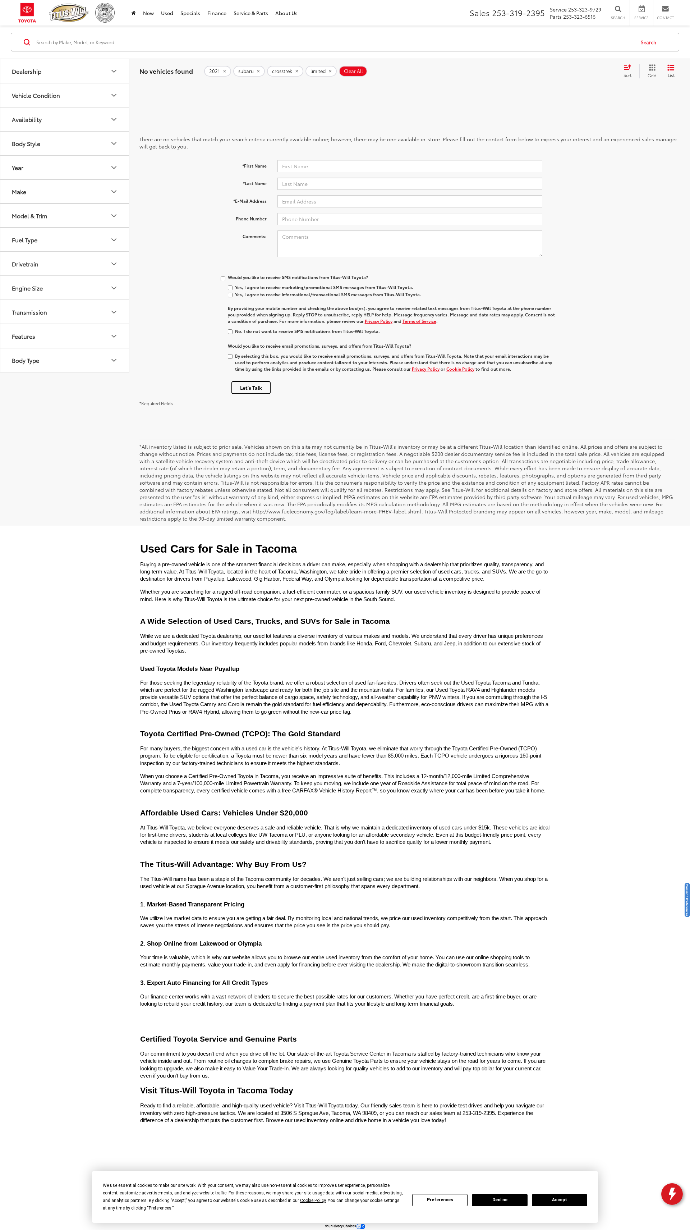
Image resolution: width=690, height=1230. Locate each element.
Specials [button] (190, 13)
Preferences (440, 1199)
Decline (499, 1199)
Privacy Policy (378, 321)
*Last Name (255, 183)
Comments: (255, 236)
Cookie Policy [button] (313, 1200)
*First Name (254, 166)
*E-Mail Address (250, 201)
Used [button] (167, 13)
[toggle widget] (672, 1194)
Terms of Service (419, 321)
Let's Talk (251, 387)
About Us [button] (286, 13)
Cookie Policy (460, 369)
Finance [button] (216, 13)
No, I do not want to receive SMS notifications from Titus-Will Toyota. (307, 331)
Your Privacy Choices (340, 1225)
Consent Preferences (687, 900)
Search (648, 42)
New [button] (148, 13)
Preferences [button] (160, 1208)
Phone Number (251, 218)
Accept (559, 1199)
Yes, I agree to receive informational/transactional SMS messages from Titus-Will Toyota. (328, 294)
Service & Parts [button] (251, 13)
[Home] (133, 13)
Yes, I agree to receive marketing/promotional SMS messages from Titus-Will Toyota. (324, 287)
